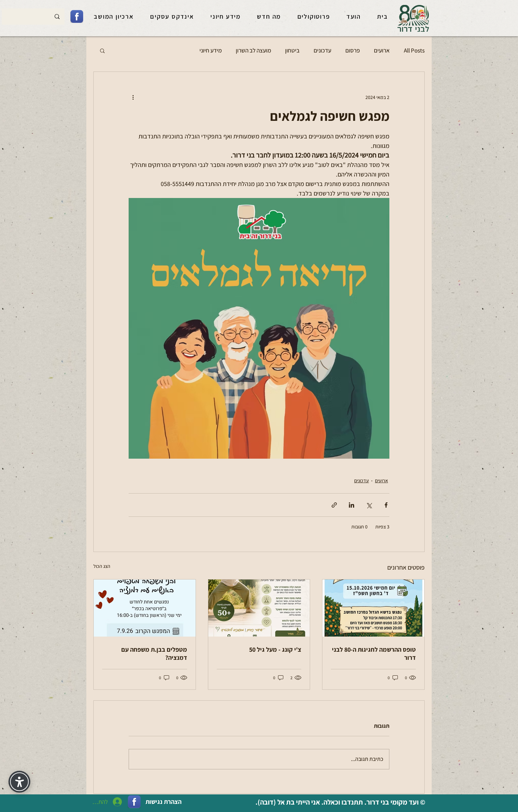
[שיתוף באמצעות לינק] (334, 505)
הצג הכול (101, 566)
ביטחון (292, 50)
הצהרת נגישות (163, 802)
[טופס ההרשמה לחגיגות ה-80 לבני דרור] (373, 608)
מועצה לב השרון (253, 50)
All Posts (414, 50)
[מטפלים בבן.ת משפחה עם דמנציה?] (145, 608)
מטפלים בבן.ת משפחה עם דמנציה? (154, 653)
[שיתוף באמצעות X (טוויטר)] (368, 505)
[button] (102, 50)
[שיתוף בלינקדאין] (351, 505)
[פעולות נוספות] (133, 97)
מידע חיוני (210, 50)
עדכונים (322, 50)
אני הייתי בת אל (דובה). (287, 802)
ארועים (382, 50)
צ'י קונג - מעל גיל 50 (275, 649)
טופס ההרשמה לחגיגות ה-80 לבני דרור (374, 653)
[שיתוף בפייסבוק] (386, 505)
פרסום (352, 50)
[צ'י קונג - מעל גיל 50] (259, 608)
